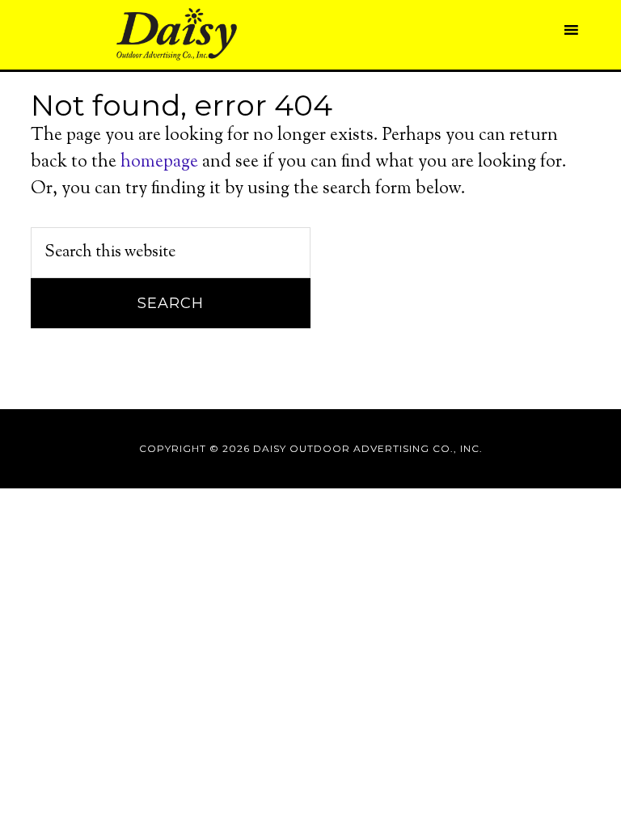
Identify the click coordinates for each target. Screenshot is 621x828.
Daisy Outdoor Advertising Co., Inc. (176, 34)
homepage (159, 162)
